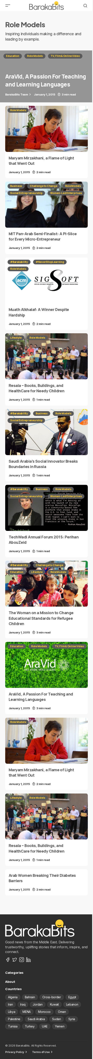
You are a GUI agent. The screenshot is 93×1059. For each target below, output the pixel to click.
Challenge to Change (43, 186)
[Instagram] (21, 959)
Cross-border (51, 997)
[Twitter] (14, 959)
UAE (45, 1026)
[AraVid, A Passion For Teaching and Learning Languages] (46, 76)
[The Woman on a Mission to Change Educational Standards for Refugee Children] (46, 584)
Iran (10, 1004)
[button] (8, 5)
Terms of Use (41, 1052)
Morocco (44, 1012)
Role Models (35, 56)
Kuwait (54, 1004)
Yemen (59, 1026)
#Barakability (19, 262)
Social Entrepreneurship (26, 193)
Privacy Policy (14, 1052)
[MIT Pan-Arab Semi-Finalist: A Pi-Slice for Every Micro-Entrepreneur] (46, 205)
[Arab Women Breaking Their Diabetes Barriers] (46, 882)
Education (12, 56)
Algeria (13, 997)
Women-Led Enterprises (66, 193)
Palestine (14, 1019)
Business (16, 186)
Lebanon (72, 1004)
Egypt (72, 997)
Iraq (23, 1004)
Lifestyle (16, 337)
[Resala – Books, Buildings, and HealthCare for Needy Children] (46, 356)
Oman (62, 1012)
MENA (26, 1012)
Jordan (37, 1004)
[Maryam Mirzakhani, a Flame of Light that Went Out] (46, 129)
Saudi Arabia (36, 1019)
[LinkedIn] (28, 959)
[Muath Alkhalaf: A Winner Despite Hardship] (46, 281)
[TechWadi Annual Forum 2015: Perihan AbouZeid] (46, 508)
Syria (71, 1019)
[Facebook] (7, 959)
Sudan (56, 1019)
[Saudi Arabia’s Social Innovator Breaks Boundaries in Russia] (46, 432)
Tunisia (13, 1026)
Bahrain (30, 997)
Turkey (30, 1026)
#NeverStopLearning (50, 262)
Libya (11, 1012)
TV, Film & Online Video (65, 56)
